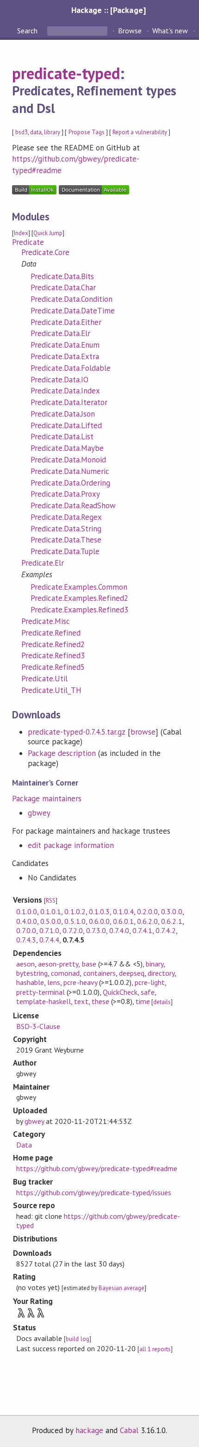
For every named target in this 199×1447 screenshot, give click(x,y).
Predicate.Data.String (66, 529)
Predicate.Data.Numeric (70, 471)
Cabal (129, 1430)
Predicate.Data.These (66, 540)
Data (24, 1144)
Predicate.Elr (42, 563)
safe (148, 992)
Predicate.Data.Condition (72, 299)
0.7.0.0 (26, 930)
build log (77, 1339)
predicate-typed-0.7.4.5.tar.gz (76, 732)
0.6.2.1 (171, 921)
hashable (30, 982)
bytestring (32, 973)
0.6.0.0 (99, 921)
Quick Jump (47, 233)
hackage (89, 1430)
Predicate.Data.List (62, 436)
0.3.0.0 (171, 911)
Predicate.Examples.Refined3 (80, 610)
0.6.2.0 (147, 921)
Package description (62, 753)
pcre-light (150, 982)
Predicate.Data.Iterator (69, 402)
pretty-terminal (40, 992)
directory (161, 973)
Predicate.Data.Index (65, 391)
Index (21, 233)
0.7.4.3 (26, 939)
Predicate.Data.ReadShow (73, 505)
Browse (130, 30)
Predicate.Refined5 (53, 667)
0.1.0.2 (74, 911)
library (52, 132)
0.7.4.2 (165, 930)
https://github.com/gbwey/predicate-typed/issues (93, 1192)
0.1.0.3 (99, 911)
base (89, 963)
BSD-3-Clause (38, 1026)
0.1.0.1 (50, 911)
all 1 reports (155, 1349)
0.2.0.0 (147, 911)
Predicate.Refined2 (53, 644)
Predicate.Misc (45, 621)
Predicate (28, 242)
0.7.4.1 (142, 930)
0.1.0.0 (26, 911)
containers (99, 973)
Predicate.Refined (51, 633)
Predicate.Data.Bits (62, 276)
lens (53, 982)
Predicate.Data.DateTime (73, 311)
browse (143, 732)
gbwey (39, 813)
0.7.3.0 (96, 930)
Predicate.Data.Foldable (71, 368)
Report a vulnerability (140, 132)
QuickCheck (120, 992)
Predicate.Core (45, 252)
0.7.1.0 (49, 930)
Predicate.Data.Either (66, 322)
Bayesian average (121, 1288)
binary (154, 963)
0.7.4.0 (119, 930)
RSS (51, 900)
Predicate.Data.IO (59, 379)
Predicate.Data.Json (63, 414)
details (162, 1002)
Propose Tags (86, 132)
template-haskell (43, 1001)
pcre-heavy (80, 982)
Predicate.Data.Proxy (65, 494)
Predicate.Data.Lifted (66, 425)
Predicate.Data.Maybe (67, 448)
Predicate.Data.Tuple (65, 551)
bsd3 (21, 132)
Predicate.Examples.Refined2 (80, 598)
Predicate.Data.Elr (60, 333)
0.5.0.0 (50, 921)
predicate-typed (66, 73)
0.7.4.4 (49, 939)
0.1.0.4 (123, 911)
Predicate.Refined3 (53, 655)
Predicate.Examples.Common (79, 587)
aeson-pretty (58, 963)
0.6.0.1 (123, 921)
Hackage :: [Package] (108, 10)
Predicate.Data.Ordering (71, 483)
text (81, 1001)
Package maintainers (46, 798)
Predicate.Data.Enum (65, 345)
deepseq (131, 973)
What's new (170, 30)
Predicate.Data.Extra (65, 356)
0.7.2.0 (72, 930)
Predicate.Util (44, 679)
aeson (25, 963)
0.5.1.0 (74, 921)
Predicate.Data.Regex (66, 517)
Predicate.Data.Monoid (68, 460)
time (143, 1001)
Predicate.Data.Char (63, 287)
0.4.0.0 (26, 921)
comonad (65, 973)
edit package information (71, 845)
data (36, 132)
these (100, 1001)
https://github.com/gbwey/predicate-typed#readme (96, 1168)
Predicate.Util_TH (51, 690)
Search (28, 30)
